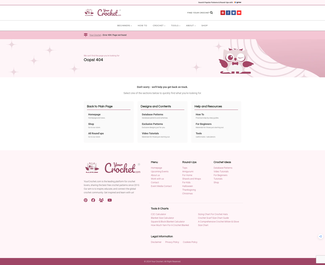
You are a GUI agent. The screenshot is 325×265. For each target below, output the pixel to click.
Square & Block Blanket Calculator (168, 221)
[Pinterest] (223, 12)
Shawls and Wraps (191, 178)
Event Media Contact (161, 186)
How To (142, 25)
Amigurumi (187, 171)
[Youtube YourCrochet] (110, 199)
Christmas (187, 193)
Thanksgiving (189, 189)
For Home (187, 175)
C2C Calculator (158, 214)
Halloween (187, 186)
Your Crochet (95, 35)
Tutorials (218, 178)
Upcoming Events (159, 171)
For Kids (186, 182)
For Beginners (220, 175)
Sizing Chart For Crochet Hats (213, 214)
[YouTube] (239, 12)
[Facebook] (228, 12)
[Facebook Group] (233, 12)
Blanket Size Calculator (162, 218)
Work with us (157, 178)
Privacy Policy (172, 242)
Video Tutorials (221, 171)
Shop (204, 25)
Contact (155, 182)
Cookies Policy (190, 242)
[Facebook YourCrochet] (93, 199)
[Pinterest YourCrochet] (85, 199)
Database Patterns (223, 167)
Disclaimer (156, 242)
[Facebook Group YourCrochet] (101, 199)
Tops (184, 167)
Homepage (156, 167)
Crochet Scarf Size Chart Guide (213, 218)
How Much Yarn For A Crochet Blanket (170, 225)
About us (155, 175)
